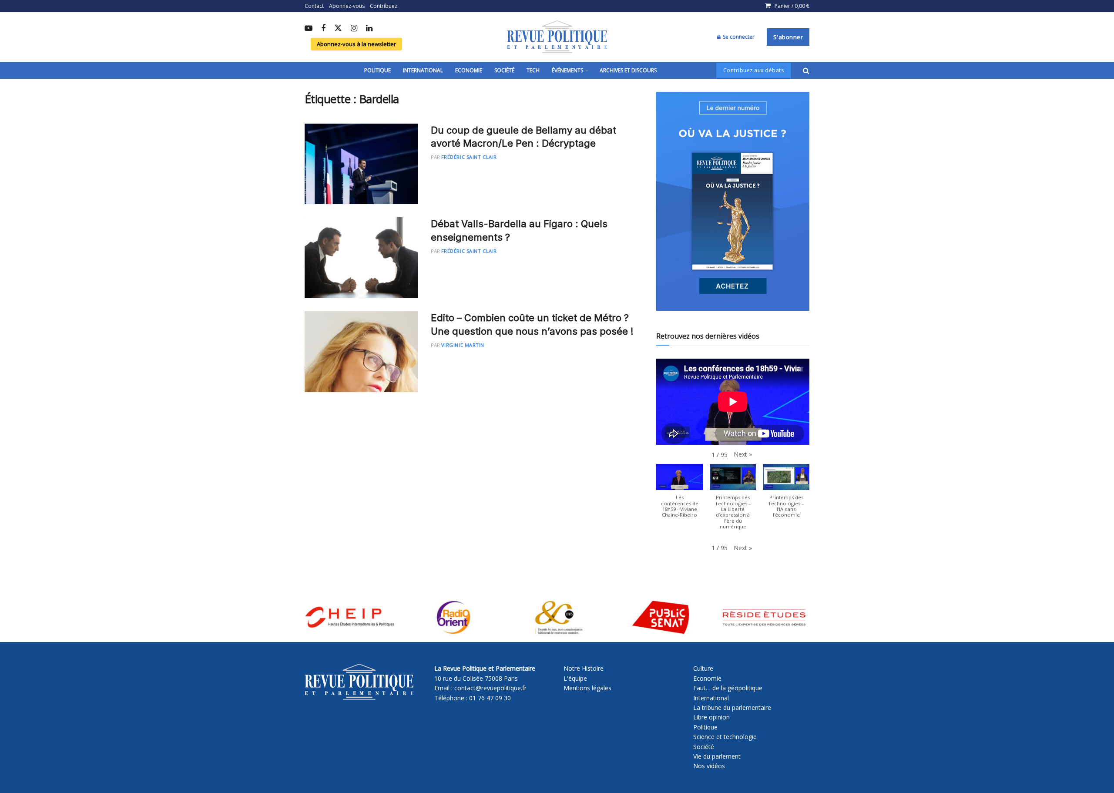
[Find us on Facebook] (323, 29)
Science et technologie (725, 737)
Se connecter (738, 36)
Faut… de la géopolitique (727, 688)
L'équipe (575, 678)
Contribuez (383, 6)
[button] (742, 454)
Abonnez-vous (347, 6)
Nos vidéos (709, 766)
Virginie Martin (462, 345)
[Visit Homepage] (557, 37)
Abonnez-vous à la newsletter (356, 44)
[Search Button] (806, 70)
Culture (703, 668)
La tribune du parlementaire (732, 707)
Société (504, 70)
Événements (567, 70)
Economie (468, 70)
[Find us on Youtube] (308, 29)
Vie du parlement (717, 756)
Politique (377, 70)
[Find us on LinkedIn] (369, 29)
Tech (533, 70)
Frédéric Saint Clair (469, 157)
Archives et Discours (628, 70)
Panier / (792, 6)
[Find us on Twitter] (338, 28)
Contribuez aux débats (753, 70)
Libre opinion (711, 717)
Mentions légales (587, 688)
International (423, 70)
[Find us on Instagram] (354, 29)
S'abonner (788, 37)
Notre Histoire (584, 668)
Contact (314, 6)
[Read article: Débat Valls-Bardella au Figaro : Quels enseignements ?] (361, 257)
